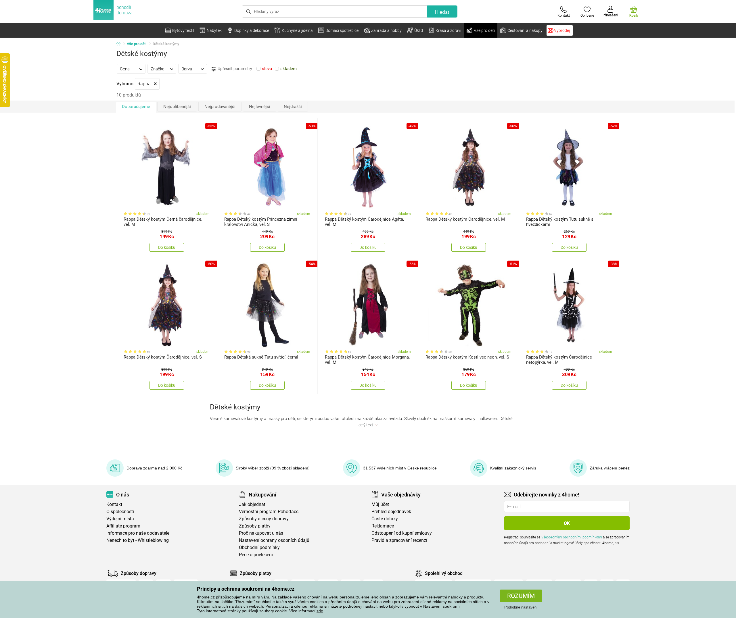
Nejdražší (293, 106)
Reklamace (382, 526)
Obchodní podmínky (259, 547)
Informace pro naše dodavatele (137, 533)
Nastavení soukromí (441, 606)
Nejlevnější (259, 106)
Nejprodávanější (219, 106)
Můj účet (380, 504)
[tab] (131, 69)
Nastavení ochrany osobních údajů (274, 540)
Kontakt (114, 504)
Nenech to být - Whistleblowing (137, 540)
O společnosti (120, 511)
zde (320, 611)
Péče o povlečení (256, 554)
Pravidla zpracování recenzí (399, 540)
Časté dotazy (384, 519)
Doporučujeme (136, 106)
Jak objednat (252, 504)
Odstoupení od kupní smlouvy (401, 533)
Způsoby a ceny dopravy (264, 519)
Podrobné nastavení (521, 607)
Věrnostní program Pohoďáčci (269, 511)
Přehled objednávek (391, 511)
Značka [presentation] (157, 69)
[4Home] (120, 44)
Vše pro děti (136, 44)
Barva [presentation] (186, 69)
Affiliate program (123, 526)
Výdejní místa (120, 519)
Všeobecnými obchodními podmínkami (571, 537)
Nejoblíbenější (177, 106)
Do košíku (166, 247)
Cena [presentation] (125, 69)
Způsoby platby (255, 526)
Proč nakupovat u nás (261, 533)
